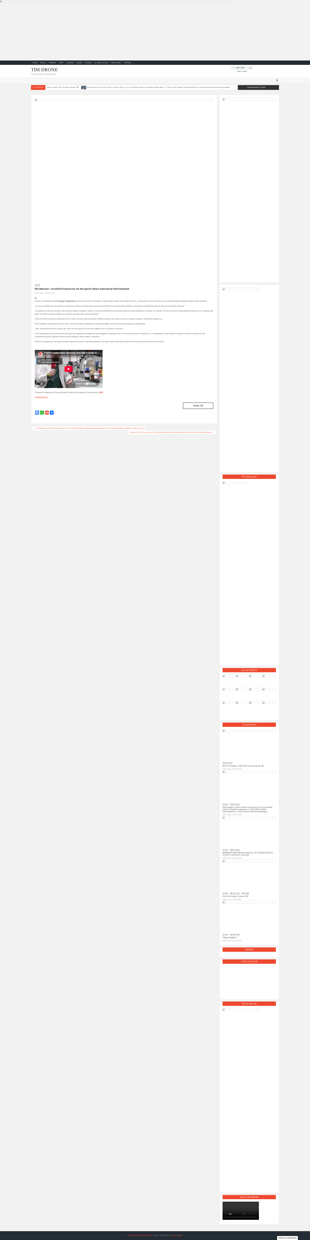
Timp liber (245, 893)
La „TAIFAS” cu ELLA (101, 62)
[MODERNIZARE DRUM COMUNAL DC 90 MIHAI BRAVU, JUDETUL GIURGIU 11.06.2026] (249, 832)
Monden (88, 62)
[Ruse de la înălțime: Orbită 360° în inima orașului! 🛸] (249, 745)
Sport (61, 62)
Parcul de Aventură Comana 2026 (235, 896)
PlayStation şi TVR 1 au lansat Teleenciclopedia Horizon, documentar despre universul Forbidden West (170, 432)
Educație (70, 62)
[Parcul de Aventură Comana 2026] (249, 876)
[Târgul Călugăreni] (249, 917)
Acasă (35, 62)
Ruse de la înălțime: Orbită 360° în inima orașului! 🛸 (58, 87)
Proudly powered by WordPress (139, 1235)
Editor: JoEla (39, 293)
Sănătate (52, 62)
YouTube (127, 62)
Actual (43, 62)
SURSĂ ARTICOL (41, 397)
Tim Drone (44, 69)
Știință (79, 62)
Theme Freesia (176, 1235)
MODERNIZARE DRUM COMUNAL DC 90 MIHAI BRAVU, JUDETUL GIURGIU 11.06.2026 (248, 854)
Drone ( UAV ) (116, 62)
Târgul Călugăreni (229, 938)
